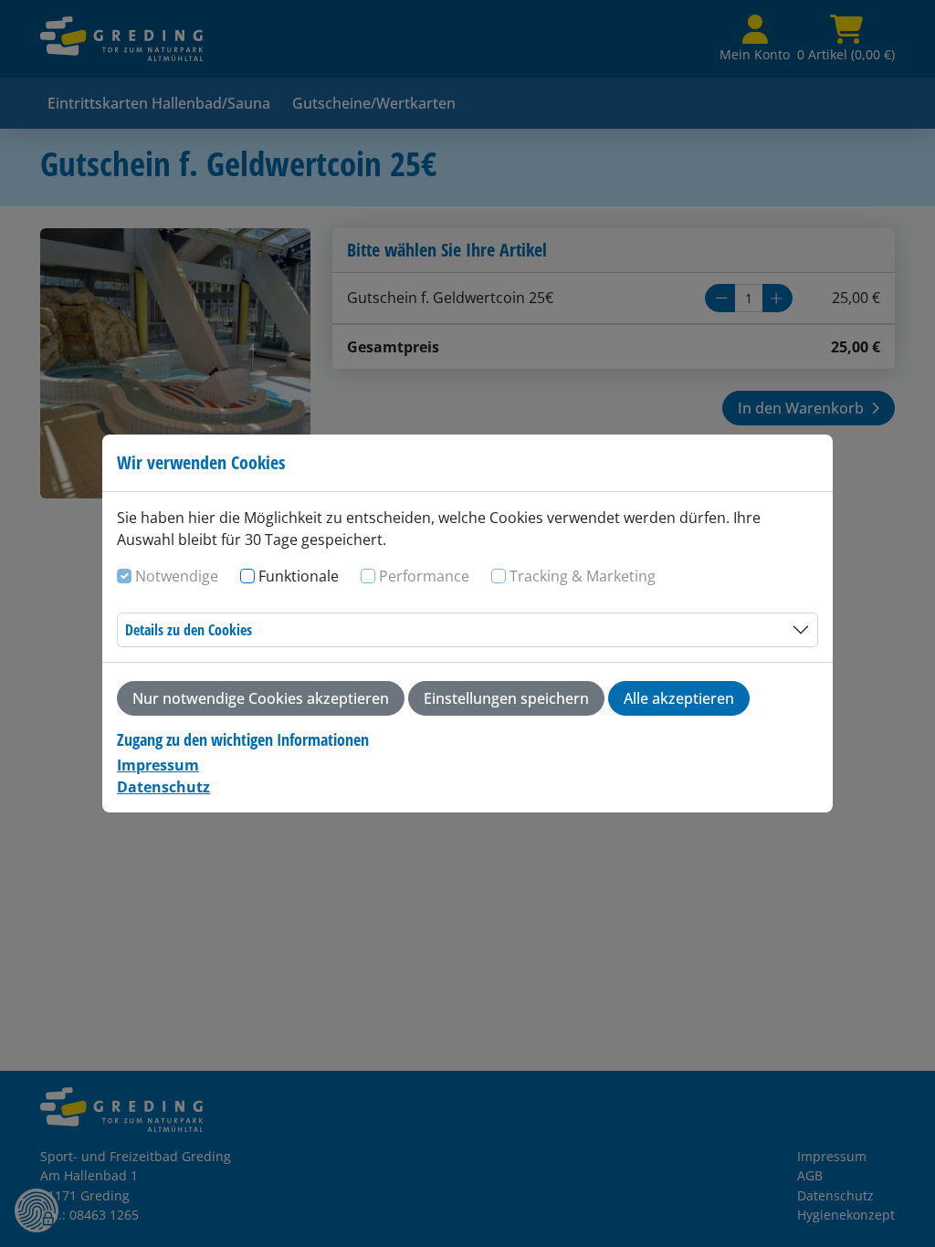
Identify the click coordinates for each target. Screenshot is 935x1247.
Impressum (158, 765)
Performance (424, 576)
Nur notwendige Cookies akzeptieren (260, 698)
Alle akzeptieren (679, 698)
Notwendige (176, 576)
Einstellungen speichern (506, 698)
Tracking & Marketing (583, 576)
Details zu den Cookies (188, 630)
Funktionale (298, 576)
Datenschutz (163, 787)
